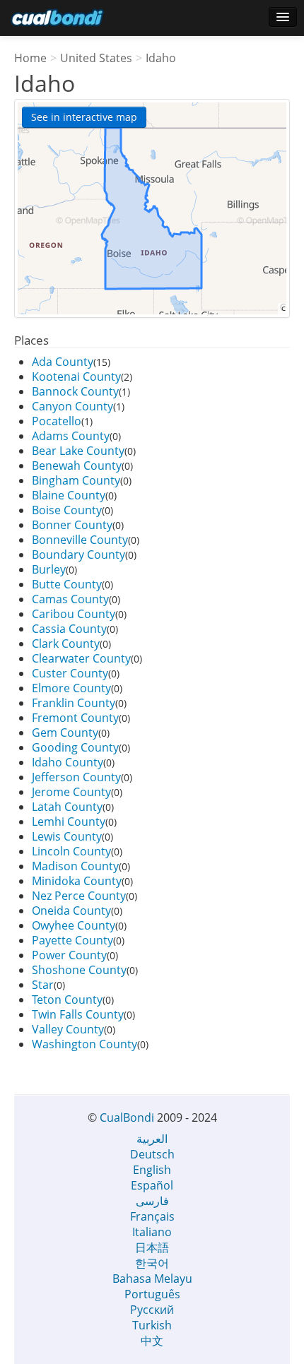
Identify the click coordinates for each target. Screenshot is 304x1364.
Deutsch (152, 1154)
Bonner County (72, 525)
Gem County (65, 732)
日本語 (152, 1247)
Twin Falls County (78, 1014)
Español (152, 1185)
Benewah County (77, 465)
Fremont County (75, 717)
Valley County (68, 1029)
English (152, 1170)
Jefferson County (76, 777)
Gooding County (75, 747)
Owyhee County (73, 925)
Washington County (84, 1044)
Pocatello (56, 421)
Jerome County (71, 792)
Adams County (71, 436)
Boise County (67, 510)
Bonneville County (80, 539)
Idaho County (67, 762)
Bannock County (75, 391)
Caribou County (73, 614)
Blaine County (68, 495)
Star (43, 984)
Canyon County (72, 406)
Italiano (152, 1232)
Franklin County (73, 703)
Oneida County (71, 910)
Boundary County (78, 554)
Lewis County (67, 836)
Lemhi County (68, 821)
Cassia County (69, 628)
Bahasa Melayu (152, 1278)
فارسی (152, 1201)
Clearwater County (81, 658)
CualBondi (127, 1117)
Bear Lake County (78, 450)
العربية (152, 1138)
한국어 (152, 1263)
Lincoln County (71, 851)
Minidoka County (77, 881)
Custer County (70, 673)
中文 (152, 1340)
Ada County (62, 361)
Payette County (72, 940)
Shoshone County (79, 970)
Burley (49, 569)
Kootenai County (76, 376)
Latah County (67, 806)
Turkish (152, 1325)
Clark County (66, 643)
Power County (69, 955)
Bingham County (76, 480)
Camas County (70, 599)
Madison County (75, 866)
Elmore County (71, 688)
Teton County (67, 999)
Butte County (67, 584)
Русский (152, 1309)
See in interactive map (84, 117)
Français (152, 1216)
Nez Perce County (79, 895)
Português (152, 1294)
